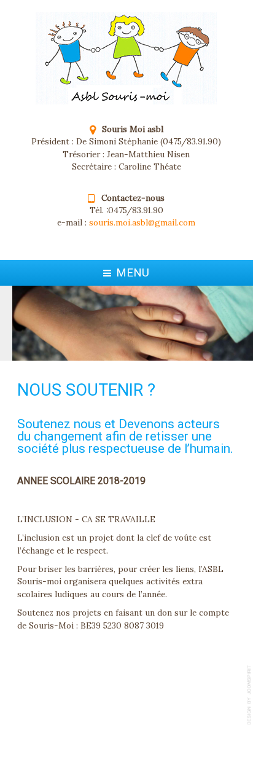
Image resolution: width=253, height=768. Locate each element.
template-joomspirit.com (249, 695)
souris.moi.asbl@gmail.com (142, 222)
